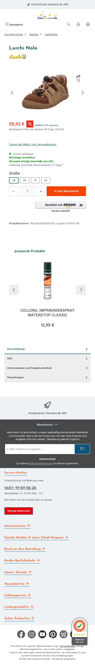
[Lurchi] (47, 56)
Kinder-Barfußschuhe (20, 560)
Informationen (15, 525)
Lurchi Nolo (51, 34)
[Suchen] (69, 25)
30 (24, 180)
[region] (47, 93)
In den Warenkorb (66, 191)
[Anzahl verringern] (13, 191)
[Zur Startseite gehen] (47, 15)
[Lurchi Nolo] (47, 93)
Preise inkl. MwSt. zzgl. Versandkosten (32, 144)
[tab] (47, 349)
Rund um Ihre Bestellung (23, 549)
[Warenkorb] (88, 25)
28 (13, 180)
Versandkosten (67, 646)
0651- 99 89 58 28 (20, 488)
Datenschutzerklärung (40, 463)
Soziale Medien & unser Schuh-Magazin (34, 537)
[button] (60, 207)
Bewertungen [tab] (15, 377)
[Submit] (82, 449)
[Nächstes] (82, 92)
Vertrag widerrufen (18, 510)
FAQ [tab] (9, 358)
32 (45, 180)
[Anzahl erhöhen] (41, 191)
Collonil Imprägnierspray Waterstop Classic (47, 312)
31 (35, 180)
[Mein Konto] (78, 25)
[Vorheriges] (12, 92)
